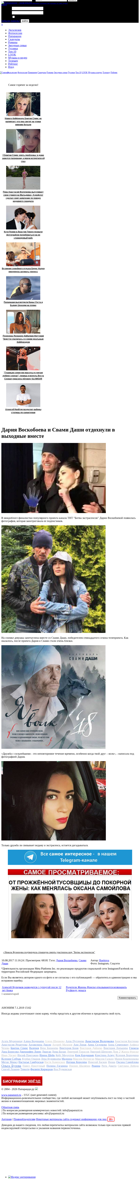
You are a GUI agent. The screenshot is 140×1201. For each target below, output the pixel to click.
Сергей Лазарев (10, 1069)
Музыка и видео (17, 57)
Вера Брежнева (49, 1048)
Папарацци (14, 36)
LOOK (12, 54)
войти (25, 21)
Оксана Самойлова (127, 1062)
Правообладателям (24, 1119)
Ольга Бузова (11, 1065)
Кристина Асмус (105, 1055)
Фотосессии (15, 33)
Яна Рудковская (62, 1069)
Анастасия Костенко (127, 1041)
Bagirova (104, 960)
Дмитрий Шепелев (101, 1051)
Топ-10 (12, 51)
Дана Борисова (10, 1051)
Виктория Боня (69, 1048)
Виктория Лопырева (115, 1048)
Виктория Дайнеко (91, 1048)
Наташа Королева (76, 1062)
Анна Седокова (97, 1044)
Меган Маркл (9, 1062)
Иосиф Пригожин (28, 1055)
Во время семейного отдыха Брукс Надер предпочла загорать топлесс (23, 270)
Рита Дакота (109, 1065)
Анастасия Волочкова (99, 1041)
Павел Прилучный (34, 1065)
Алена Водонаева (33, 1041)
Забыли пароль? (10, 20)
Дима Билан (59, 1051)
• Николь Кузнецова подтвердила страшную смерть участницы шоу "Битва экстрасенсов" (49, 952)
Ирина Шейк (47, 1055)
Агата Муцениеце (12, 1041)
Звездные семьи (17, 45)
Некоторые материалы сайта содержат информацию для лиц (74, 1119)
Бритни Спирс (19, 1048)
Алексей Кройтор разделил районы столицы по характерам (23, 411)
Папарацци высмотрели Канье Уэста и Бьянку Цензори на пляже (23, 304)
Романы (12, 42)
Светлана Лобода (128, 1065)
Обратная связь (10, 1107)
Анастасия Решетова (14, 1044)
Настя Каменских (54, 1062)
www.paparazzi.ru (11, 1094)
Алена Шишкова (55, 1041)
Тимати (25, 1069)
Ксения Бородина (127, 1055)
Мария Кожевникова (127, 1058)
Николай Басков (97, 1062)
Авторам (6, 1119)
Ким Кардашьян (84, 1055)
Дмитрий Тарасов (78, 1051)
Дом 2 (116, 1051)
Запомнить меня (24, 17)
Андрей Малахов (62, 1044)
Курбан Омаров (31, 1058)
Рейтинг (13, 63)
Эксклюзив (14, 30)
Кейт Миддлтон (65, 1055)
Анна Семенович (118, 1044)
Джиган (46, 1051)
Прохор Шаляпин (79, 1065)
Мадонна (67, 1058)
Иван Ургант (9, 1055)
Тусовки (13, 48)
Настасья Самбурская (31, 1062)
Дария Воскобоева (66, 960)
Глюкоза (134, 1048)
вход (4, 4)
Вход (11, 66)
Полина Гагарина (57, 1065)
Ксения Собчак (11, 1058)
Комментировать (127, 998)
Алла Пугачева (75, 1041)
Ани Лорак (80, 1044)
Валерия (34, 1048)
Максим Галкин (104, 1058)
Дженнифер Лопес (30, 1051)
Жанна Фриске (130, 1051)
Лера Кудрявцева (51, 1058)
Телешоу (13, 60)
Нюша (111, 1062)
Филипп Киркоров (41, 1069)
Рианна (96, 1065)
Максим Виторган (83, 1058)
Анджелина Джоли (40, 1044)
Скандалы (14, 39)
